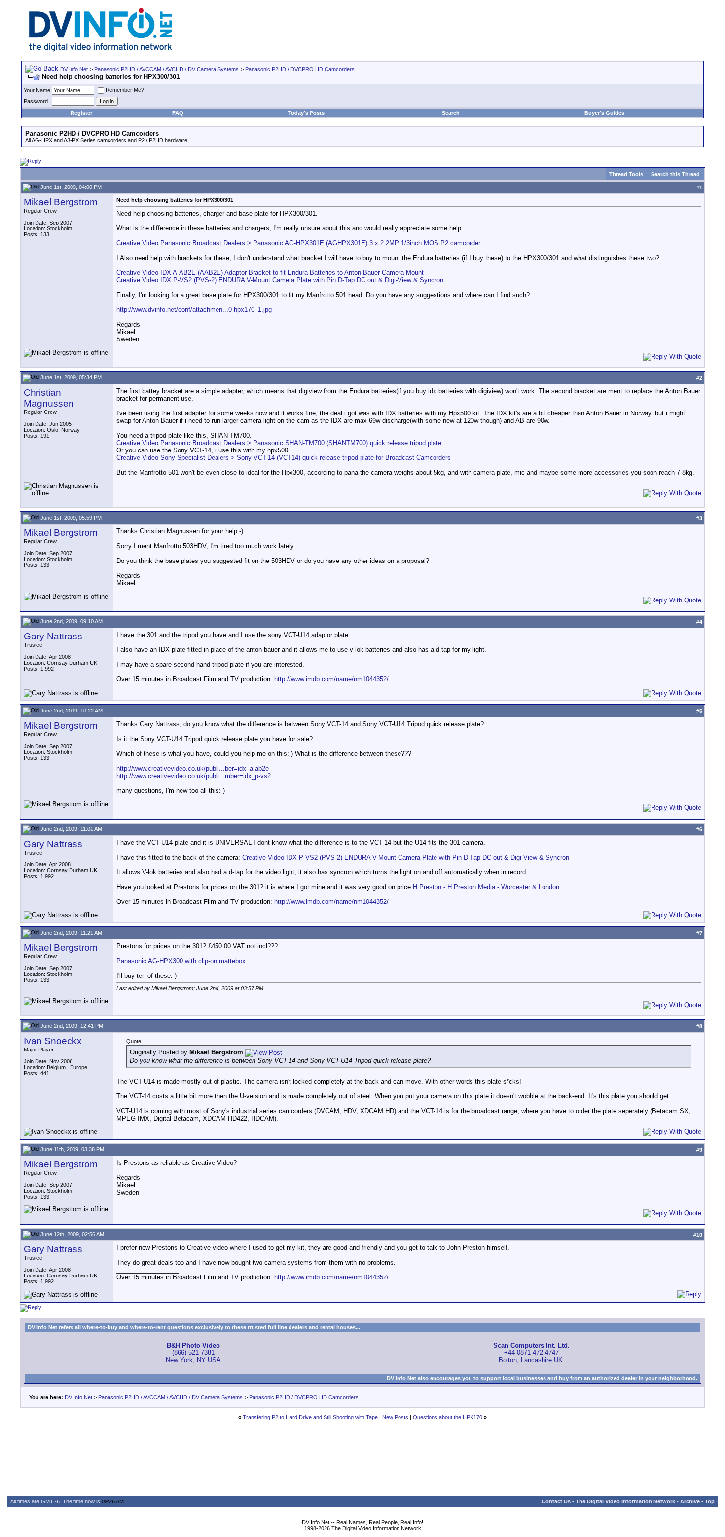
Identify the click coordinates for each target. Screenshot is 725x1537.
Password (36, 101)
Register (81, 113)
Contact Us (556, 1501)
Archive (690, 1501)
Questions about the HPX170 (447, 1417)
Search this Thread (675, 174)
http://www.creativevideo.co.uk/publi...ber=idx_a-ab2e (192, 768)
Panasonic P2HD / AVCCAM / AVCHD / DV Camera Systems (166, 69)
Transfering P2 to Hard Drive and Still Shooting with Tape (310, 1417)
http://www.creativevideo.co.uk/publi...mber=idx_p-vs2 (193, 776)
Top (710, 1501)
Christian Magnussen (49, 398)
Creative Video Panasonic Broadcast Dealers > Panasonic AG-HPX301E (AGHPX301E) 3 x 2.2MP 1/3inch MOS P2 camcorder (298, 243)
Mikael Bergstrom (61, 202)
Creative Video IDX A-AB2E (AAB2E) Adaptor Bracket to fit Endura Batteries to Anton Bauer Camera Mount (270, 272)
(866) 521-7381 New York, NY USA (193, 1353)
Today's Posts (306, 113)
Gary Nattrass (53, 636)
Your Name (37, 90)
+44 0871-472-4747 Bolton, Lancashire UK (531, 1353)
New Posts (395, 1417)
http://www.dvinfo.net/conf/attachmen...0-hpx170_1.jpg (194, 309)
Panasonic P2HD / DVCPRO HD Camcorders (300, 69)
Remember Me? (125, 90)
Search (451, 113)
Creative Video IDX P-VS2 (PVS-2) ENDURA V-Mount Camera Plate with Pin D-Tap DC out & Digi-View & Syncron (279, 280)
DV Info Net (74, 69)
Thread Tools (626, 174)
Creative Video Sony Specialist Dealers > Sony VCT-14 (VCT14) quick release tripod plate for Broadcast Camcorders (283, 457)
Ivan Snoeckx (53, 1041)
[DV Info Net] (101, 49)
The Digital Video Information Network (625, 1501)
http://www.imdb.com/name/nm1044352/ (331, 679)
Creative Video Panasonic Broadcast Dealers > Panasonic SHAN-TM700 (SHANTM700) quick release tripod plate (278, 443)
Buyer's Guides (604, 113)
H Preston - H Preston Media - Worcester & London (486, 887)
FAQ (177, 113)
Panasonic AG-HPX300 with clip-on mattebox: (182, 961)
